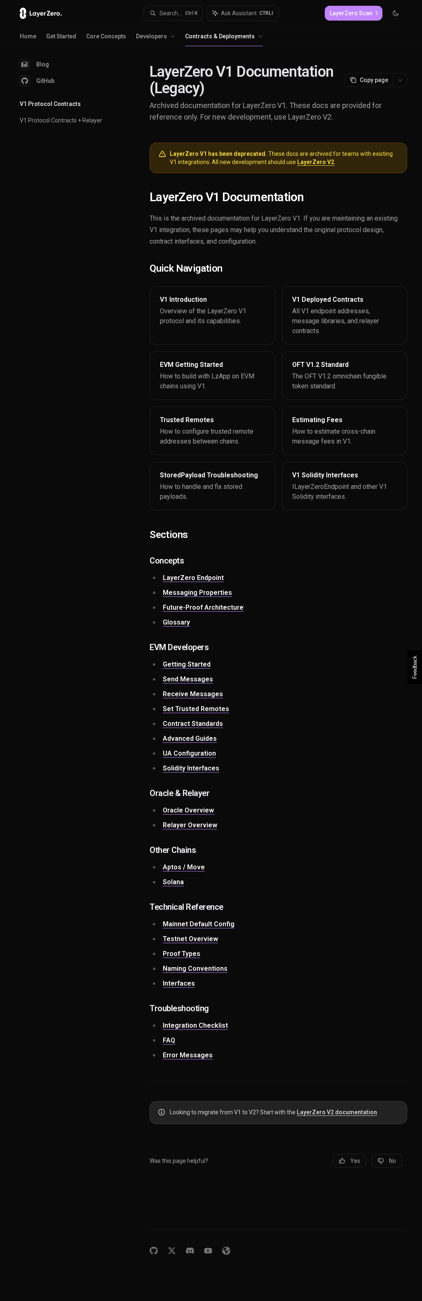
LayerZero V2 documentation (337, 1112)
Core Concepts (106, 36)
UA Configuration (189, 753)
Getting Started (187, 664)
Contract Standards (193, 724)
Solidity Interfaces (191, 768)
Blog (42, 64)
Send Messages (188, 679)
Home (28, 36)
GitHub (45, 80)
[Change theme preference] (395, 13)
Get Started (61, 36)
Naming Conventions (195, 968)
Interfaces (179, 983)
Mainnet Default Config (198, 924)
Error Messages (188, 1055)
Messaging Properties (197, 592)
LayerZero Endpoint (193, 578)
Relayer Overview (190, 825)
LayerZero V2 (315, 162)
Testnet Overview (190, 939)
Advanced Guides (190, 738)
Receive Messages (193, 694)
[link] (212, 315)
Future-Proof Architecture (203, 607)
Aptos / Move (184, 867)
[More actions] (400, 80)
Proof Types (181, 954)
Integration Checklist (195, 1025)
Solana (173, 882)
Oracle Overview (188, 810)
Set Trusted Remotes (196, 709)
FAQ (169, 1040)
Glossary (176, 622)
